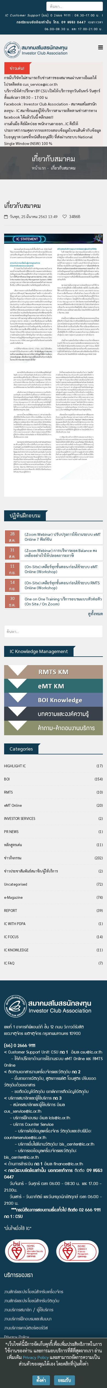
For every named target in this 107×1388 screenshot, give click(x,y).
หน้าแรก (39, 167)
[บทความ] (53, 714)
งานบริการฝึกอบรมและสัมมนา (28, 1319)
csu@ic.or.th (91, 1053)
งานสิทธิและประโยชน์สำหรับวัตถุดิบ (31, 1301)
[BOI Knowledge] (53, 700)
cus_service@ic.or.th (40, 84)
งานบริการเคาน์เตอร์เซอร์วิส (26, 1328)
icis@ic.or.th (59, 1118)
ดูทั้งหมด (95, 613)
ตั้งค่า (41, 1380)
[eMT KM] (53, 686)
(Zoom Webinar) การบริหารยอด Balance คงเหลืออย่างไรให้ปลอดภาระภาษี (61, 553)
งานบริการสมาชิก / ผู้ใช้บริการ (28, 1310)
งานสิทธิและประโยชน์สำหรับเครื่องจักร (33, 1292)
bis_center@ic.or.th (77, 1145)
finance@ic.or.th (68, 1164)
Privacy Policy (36, 1357)
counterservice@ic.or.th (25, 1138)
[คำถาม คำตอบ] (53, 728)
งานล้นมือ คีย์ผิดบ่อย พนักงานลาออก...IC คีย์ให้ (41, 123)
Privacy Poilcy (16, 1338)
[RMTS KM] (53, 672)
